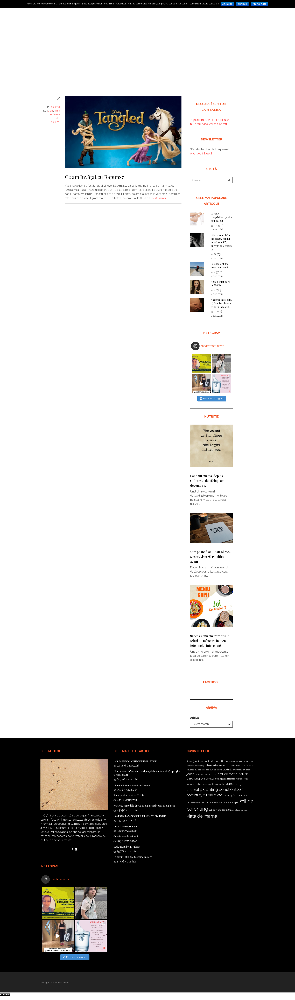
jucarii (197, 774)
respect (202, 802)
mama (231, 778)
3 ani (196, 761)
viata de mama (202, 816)
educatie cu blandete (196, 770)
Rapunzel (55, 122)
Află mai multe (259, 4)
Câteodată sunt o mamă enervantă (132, 785)
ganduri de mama (214, 770)
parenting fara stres (232, 795)
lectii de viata (207, 778)
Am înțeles (227, 4)
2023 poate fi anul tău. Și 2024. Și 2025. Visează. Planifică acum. (210, 556)
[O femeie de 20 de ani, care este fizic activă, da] (221, 383)
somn (231, 802)
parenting (220, 784)
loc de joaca (221, 778)
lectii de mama (227, 774)
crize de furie (213, 765)
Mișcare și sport (154, 67)
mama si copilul (194, 784)
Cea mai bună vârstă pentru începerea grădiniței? (140, 815)
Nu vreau (242, 4)
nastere (212, 784)
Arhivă (194, 717)
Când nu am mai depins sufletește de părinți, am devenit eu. (207, 481)
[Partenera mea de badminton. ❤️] (221, 363)
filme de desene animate (54, 114)
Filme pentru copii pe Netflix (129, 795)
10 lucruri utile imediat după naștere (133, 857)
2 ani (50, 110)
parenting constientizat (221, 789)
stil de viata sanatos (220, 809)
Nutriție (121, 67)
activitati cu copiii (214, 761)
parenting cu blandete (204, 795)
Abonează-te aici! (201, 153)
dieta (238, 766)
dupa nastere (247, 765)
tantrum (244, 810)
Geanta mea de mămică (126, 836)
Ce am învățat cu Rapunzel (95, 176)
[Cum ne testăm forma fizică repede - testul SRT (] (201, 383)
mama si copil (242, 778)
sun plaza (235, 810)
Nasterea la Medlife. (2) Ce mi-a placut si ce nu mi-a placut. (221, 303)
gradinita (227, 769)
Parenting (93, 67)
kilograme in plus (208, 774)
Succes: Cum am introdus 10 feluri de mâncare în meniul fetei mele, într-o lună (210, 641)
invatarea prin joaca (241, 770)
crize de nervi (228, 765)
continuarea (159, 198)
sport (236, 802)
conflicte (190, 766)
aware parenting (244, 761)
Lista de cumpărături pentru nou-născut (221, 217)
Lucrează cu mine (195, 67)
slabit (224, 802)
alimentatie (228, 762)
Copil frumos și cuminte (126, 826)
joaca (190, 774)
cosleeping (199, 766)
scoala (209, 802)
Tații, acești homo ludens (127, 846)
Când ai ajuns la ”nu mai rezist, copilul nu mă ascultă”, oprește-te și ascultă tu (221, 242)
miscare (205, 784)
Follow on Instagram (213, 398)
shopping (218, 802)
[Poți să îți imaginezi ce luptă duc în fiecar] (201, 363)
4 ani (202, 761)
